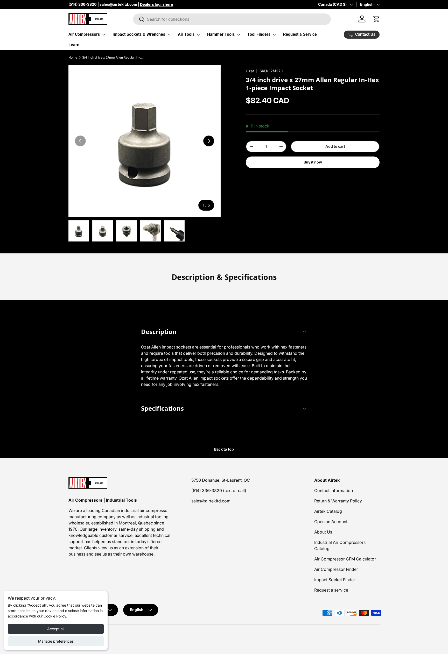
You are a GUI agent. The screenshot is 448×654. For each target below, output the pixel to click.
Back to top (224, 449)
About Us (323, 532)
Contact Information (333, 490)
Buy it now (313, 162)
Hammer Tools (221, 34)
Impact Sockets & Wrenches (139, 34)
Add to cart (335, 146)
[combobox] (232, 19)
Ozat (250, 71)
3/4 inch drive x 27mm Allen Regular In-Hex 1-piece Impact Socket (113, 57)
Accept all (55, 629)
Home (72, 57)
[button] (376, 19)
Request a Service (300, 34)
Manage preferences (56, 641)
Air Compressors (84, 34)
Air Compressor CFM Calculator (345, 558)
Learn (73, 44)
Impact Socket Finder (334, 579)
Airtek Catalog (328, 511)
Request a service (331, 590)
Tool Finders (258, 34)
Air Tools (186, 34)
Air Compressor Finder (336, 569)
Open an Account (330, 521)
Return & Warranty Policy (338, 500)
